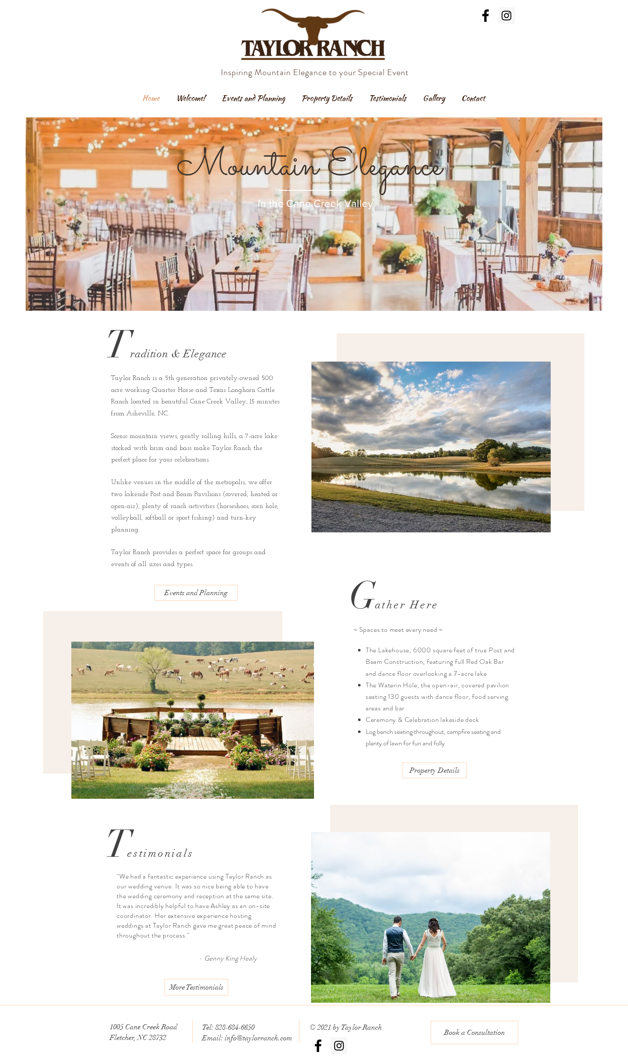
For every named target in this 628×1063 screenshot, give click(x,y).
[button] (192, 720)
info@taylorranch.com (258, 1038)
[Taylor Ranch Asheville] (485, 15)
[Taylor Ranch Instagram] (506, 15)
